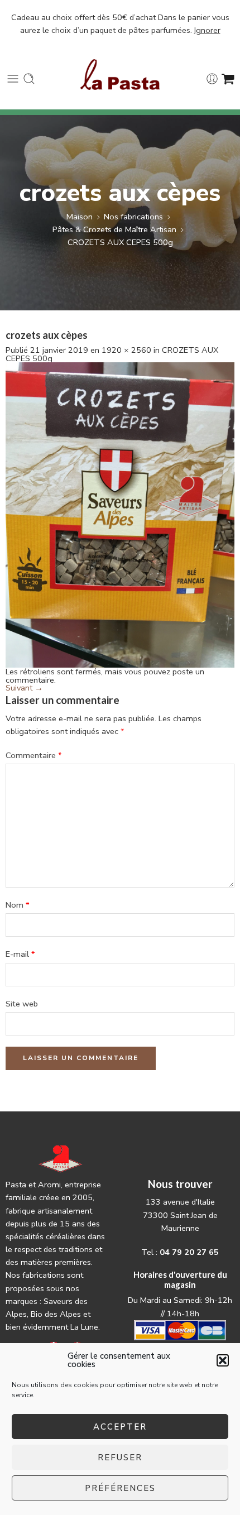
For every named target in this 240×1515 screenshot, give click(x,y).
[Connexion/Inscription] (212, 78)
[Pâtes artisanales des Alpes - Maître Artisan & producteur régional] (120, 74)
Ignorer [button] (207, 30)
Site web (22, 1003)
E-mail (20, 954)
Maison (79, 216)
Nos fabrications (133, 216)
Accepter (120, 1426)
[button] (222, 1360)
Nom (18, 904)
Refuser (120, 1457)
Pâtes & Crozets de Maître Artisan (114, 229)
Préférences (120, 1488)
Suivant (24, 687)
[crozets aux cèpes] (120, 514)
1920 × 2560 (126, 350)
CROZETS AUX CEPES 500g (120, 242)
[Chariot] (228, 78)
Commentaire (34, 755)
